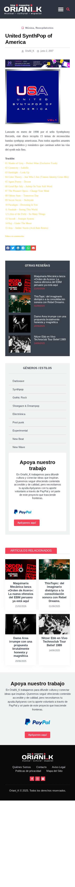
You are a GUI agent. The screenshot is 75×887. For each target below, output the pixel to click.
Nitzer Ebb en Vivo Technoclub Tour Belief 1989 (50, 338)
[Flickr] (43, 779)
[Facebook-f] (32, 779)
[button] (60, 9)
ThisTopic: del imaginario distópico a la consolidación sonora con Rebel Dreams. (49, 299)
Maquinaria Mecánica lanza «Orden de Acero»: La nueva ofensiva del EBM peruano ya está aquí (49, 280)
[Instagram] (37, 779)
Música (29, 27)
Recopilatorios (45, 27)
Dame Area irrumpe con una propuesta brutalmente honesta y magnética (50, 319)
